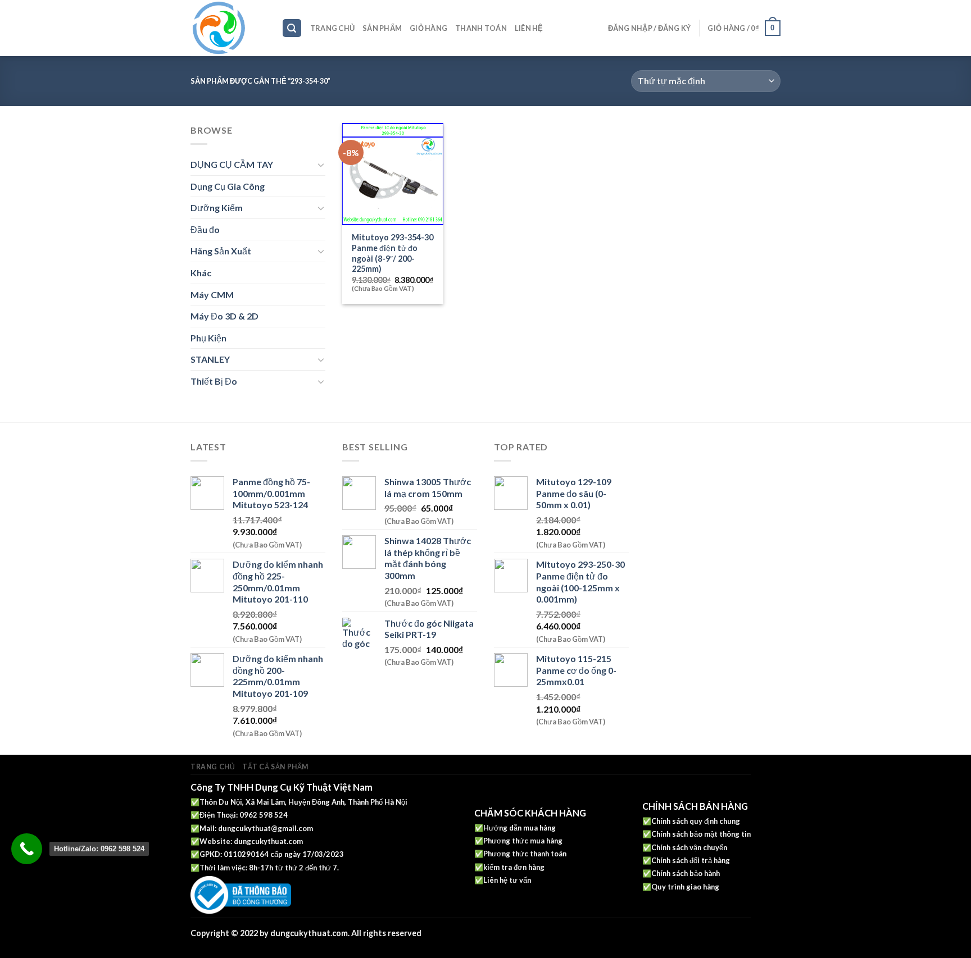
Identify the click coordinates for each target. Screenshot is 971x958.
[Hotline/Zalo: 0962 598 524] (26, 848)
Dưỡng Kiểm (216, 207)
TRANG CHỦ (212, 767)
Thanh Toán (481, 28)
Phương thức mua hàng (522, 840)
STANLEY (210, 359)
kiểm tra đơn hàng (514, 867)
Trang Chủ (332, 28)
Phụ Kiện (208, 337)
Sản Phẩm (382, 28)
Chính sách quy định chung (695, 820)
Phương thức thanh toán (524, 853)
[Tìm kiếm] (292, 28)
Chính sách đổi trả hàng (690, 860)
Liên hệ (529, 28)
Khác (200, 272)
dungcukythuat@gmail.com (265, 828)
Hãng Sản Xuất (220, 250)
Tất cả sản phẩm (275, 767)
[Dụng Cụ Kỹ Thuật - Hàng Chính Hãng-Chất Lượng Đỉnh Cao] (227, 28)
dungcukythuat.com (268, 841)
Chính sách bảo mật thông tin (701, 833)
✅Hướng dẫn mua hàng (515, 827)
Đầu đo (205, 229)
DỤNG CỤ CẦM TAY (231, 164)
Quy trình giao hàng (685, 886)
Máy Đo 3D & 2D (224, 316)
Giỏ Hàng (428, 28)
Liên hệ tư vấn (507, 879)
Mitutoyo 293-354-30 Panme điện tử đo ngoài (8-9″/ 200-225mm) (392, 252)
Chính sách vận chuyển (689, 847)
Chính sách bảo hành (685, 873)
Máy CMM (212, 294)
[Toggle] (320, 164)
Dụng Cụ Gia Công (227, 186)
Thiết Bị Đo (213, 381)
